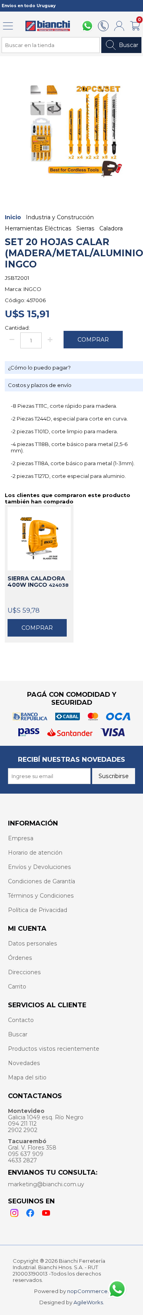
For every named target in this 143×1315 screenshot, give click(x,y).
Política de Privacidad (37, 910)
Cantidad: (17, 327)
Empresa (20, 838)
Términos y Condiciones (41, 895)
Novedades (24, 1063)
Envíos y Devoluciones (39, 867)
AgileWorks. (88, 1302)
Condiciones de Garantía (41, 881)
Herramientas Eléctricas (38, 228)
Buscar (128, 45)
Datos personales (32, 943)
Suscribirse (114, 776)
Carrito (17, 986)
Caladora (111, 228)
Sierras (85, 228)
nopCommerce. (88, 1291)
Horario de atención (35, 852)
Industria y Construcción (60, 217)
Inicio (13, 217)
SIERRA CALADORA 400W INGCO (38, 581)
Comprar (37, 627)
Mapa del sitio (27, 1077)
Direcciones (24, 972)
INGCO (32, 289)
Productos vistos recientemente (53, 1049)
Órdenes (20, 958)
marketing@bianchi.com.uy (46, 1184)
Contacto (21, 1020)
